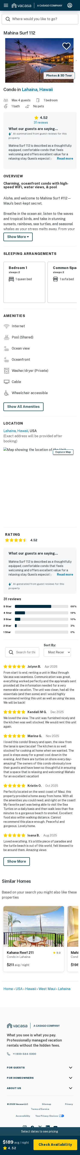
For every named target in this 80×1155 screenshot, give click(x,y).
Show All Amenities (23, 407)
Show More (16, 861)
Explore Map (63, 451)
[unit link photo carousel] (33, 926)
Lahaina (30, 89)
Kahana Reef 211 (20, 953)
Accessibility (23, 1116)
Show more (17, 237)
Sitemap (46, 1104)
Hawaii (46, 89)
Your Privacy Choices (46, 1116)
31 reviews (41, 122)
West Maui (47, 989)
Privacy (69, 1104)
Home (8, 989)
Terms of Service (40, 1109)
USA (19, 989)
